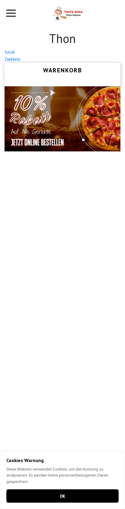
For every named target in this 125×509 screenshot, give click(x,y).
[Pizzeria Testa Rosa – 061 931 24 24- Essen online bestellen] (67, 13)
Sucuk (10, 52)
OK (62, 496)
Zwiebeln (12, 59)
